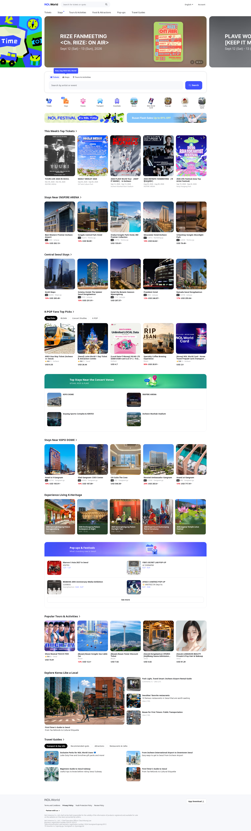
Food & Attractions (101, 12)
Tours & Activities (77, 12)
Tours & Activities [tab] (83, 77)
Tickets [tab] (56, 77)
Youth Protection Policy (84, 805)
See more (125, 599)
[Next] (201, 42)
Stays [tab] (67, 77)
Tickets (47, 12)
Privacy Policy (67, 805)
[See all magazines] (201, 62)
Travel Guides (138, 12)
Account (201, 4)
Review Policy (99, 805)
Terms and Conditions (52, 805)
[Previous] (50, 42)
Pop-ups (121, 12)
